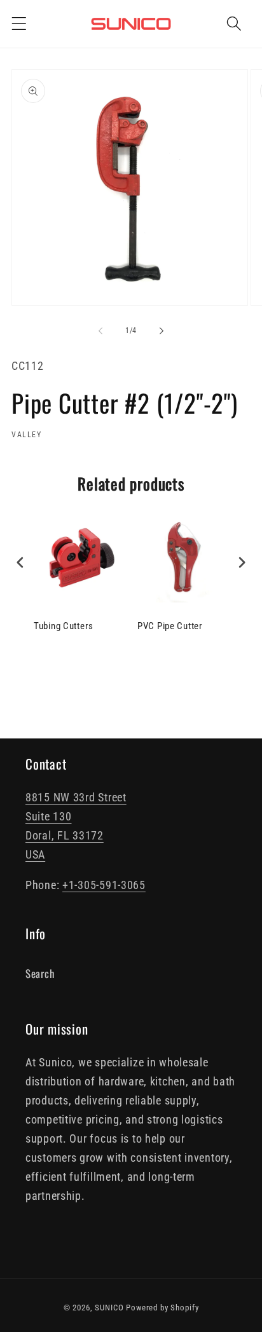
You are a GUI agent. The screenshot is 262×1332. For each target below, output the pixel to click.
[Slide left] (100, 331)
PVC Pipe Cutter (170, 626)
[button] (19, 24)
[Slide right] (162, 331)
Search (39, 973)
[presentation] (20, 562)
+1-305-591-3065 (104, 885)
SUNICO (109, 1307)
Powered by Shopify (162, 1307)
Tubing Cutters (63, 626)
